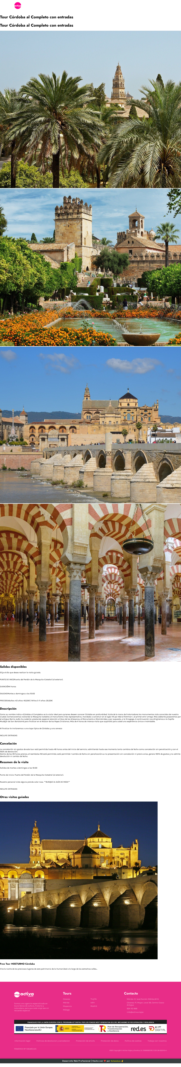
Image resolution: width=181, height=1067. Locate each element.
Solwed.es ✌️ (117, 1061)
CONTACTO (119, 5)
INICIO (59, 5)
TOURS (79, 5)
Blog (97, 5)
